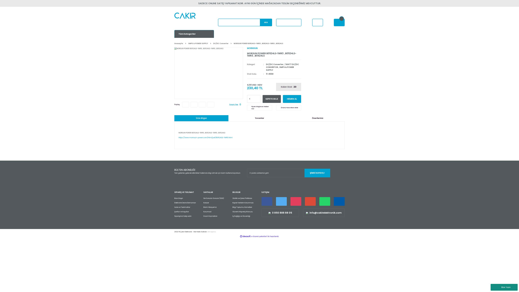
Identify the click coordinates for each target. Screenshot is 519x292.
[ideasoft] (245, 236)
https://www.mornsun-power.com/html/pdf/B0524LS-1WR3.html (205, 137)
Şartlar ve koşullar (181, 211)
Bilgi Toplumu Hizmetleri (242, 207)
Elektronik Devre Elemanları (185, 203)
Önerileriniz (317, 118)
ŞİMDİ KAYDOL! (317, 173)
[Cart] (339, 22)
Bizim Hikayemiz (210, 207)
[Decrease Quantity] (258, 99)
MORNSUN (252, 48)
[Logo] (191, 20)
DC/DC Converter (274, 64)
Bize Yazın (506, 287)
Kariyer (206, 203)
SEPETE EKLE (271, 98)
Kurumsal (207, 211)
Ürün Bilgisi (201, 118)
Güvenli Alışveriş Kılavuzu (242, 211)
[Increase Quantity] (258, 98)
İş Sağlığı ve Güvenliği (241, 216)
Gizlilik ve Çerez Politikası (242, 198)
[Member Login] (317, 22)
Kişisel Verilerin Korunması (243, 203)
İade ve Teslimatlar (182, 207)
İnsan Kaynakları (210, 216)
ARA (266, 22)
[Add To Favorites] (288, 107)
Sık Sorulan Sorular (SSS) (213, 198)
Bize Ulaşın (178, 198)
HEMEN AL (292, 98)
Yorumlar (259, 118)
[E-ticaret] (259, 236)
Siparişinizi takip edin (183, 216)
